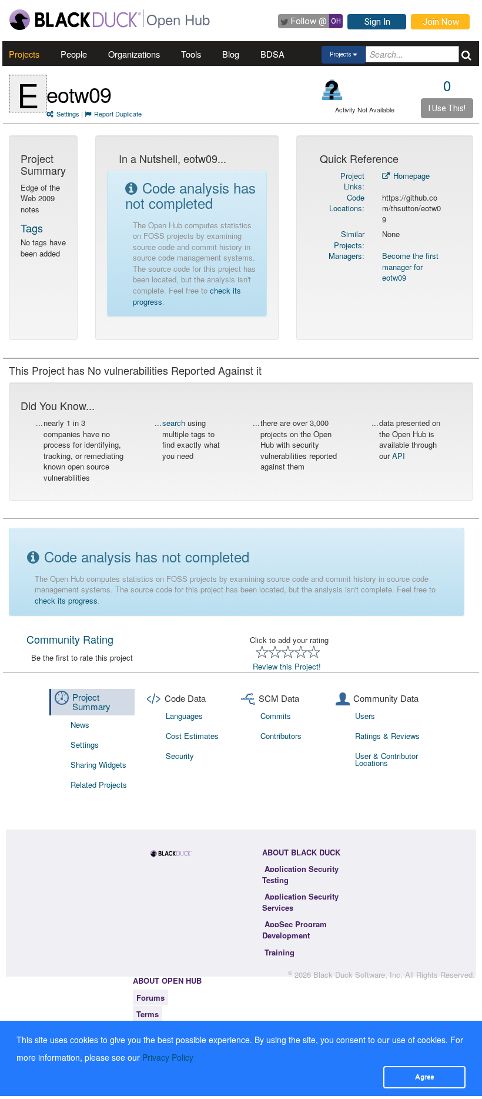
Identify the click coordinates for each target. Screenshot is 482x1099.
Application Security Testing (300, 874)
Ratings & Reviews (387, 735)
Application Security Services (300, 902)
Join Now (441, 21)
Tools (191, 54)
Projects (24, 54)
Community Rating (69, 639)
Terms (147, 1014)
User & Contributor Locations (386, 759)
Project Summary (91, 702)
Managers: (346, 255)
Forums (150, 997)
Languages (184, 715)
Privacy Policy (167, 1057)
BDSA (272, 54)
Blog (230, 54)
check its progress (66, 600)
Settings (67, 113)
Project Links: (352, 181)
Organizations (134, 54)
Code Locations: (346, 203)
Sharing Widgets (98, 764)
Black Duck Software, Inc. (358, 974)
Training (279, 952)
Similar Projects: (349, 239)
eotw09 (78, 94)
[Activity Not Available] (332, 89)
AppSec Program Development (294, 929)
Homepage (410, 175)
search (173, 422)
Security (180, 755)
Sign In (377, 21)
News (80, 724)
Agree (424, 1077)
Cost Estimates (192, 735)
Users (365, 715)
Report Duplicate (118, 113)
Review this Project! (287, 666)
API (398, 455)
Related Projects (99, 784)
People (74, 54)
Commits (275, 715)
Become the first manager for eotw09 (410, 266)
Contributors (281, 735)
